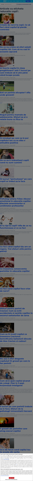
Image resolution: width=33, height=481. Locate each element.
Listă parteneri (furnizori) (5, 475)
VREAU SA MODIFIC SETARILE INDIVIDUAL (11, 479)
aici (16, 464)
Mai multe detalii (6, 459)
